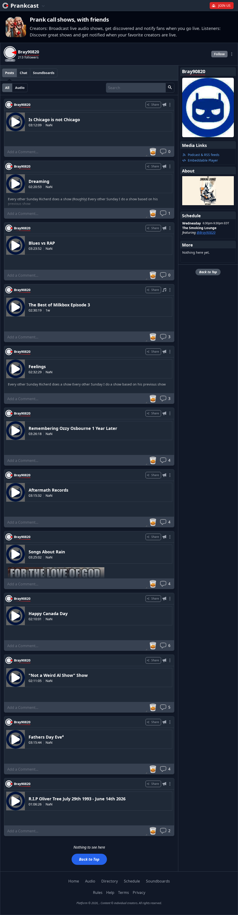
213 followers (28, 57)
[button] (169, 88)
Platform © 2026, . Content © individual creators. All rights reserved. (119, 903)
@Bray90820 (206, 232)
